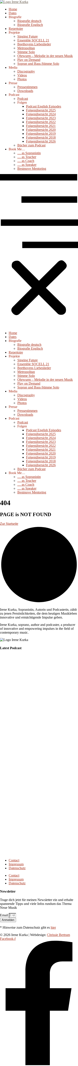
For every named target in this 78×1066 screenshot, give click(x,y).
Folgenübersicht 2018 (41, 137)
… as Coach (25, 161)
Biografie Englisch (30, 25)
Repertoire (16, 28)
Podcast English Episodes (43, 106)
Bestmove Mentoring (31, 168)
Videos (22, 75)
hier (53, 927)
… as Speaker (26, 165)
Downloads (25, 91)
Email (4, 915)
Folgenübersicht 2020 (41, 130)
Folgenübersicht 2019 (41, 133)
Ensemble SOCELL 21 (33, 40)
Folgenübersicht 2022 (41, 122)
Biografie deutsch (29, 21)
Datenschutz (17, 868)
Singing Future (27, 36)
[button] (39, 251)
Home (13, 9)
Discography (26, 71)
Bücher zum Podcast (31, 145)
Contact (14, 860)
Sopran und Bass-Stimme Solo (38, 63)
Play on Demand (28, 60)
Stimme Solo (26, 52)
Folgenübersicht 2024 (41, 114)
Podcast (22, 98)
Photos (22, 79)
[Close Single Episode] (34, 684)
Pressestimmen (27, 87)
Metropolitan (26, 48)
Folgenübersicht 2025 (41, 110)
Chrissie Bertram (58, 935)
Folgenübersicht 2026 (41, 141)
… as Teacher (26, 157)
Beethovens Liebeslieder (34, 44)
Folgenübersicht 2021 (41, 126)
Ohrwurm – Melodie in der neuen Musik (45, 56)
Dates (12, 13)
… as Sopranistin (29, 153)
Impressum (16, 864)
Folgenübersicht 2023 (41, 118)
